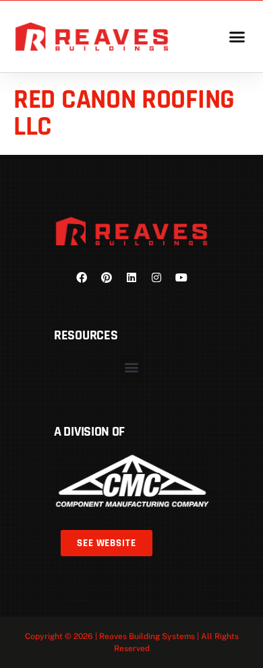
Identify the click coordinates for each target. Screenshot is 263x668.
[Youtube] (181, 277)
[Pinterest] (106, 277)
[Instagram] (156, 277)
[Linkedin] (131, 277)
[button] (237, 36)
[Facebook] (81, 277)
